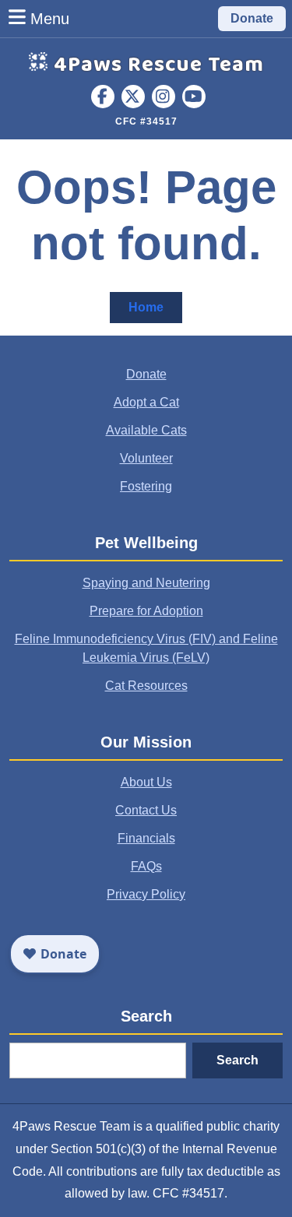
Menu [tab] (49, 18)
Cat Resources (146, 685)
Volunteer (146, 458)
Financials (146, 838)
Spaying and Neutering (146, 582)
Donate (251, 18)
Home (155, 311)
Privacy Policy (146, 894)
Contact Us (146, 810)
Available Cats (146, 430)
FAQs (146, 866)
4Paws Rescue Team (159, 65)
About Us (146, 782)
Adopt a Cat (146, 402)
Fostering (146, 486)
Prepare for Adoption (146, 610)
